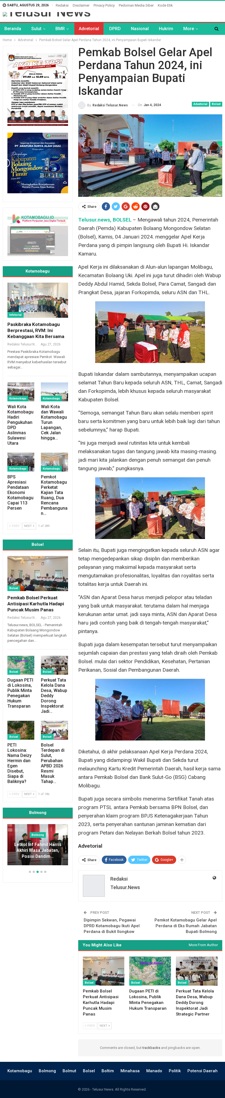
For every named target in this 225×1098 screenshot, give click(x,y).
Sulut (36, 28)
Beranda (12, 28)
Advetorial (89, 28)
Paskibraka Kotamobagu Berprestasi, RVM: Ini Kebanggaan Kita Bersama (35, 330)
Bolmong (47, 1070)
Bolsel (216, 104)
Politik (175, 1070)
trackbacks (151, 1048)
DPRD (115, 28)
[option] (37, 847)
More (188, 28)
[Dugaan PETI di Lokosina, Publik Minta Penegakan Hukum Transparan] (150, 971)
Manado (154, 1070)
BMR (60, 28)
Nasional (140, 28)
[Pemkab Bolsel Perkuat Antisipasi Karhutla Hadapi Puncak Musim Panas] (104, 971)
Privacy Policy (104, 5)
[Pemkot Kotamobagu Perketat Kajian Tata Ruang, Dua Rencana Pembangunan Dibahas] (54, 462)
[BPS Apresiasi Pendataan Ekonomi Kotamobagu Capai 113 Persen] (20, 462)
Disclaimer (81, 5)
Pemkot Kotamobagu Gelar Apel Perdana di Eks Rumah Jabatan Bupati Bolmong (185, 926)
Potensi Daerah (202, 1070)
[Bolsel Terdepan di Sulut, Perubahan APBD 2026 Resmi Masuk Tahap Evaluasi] (54, 730)
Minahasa (130, 1070)
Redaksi (62, 5)
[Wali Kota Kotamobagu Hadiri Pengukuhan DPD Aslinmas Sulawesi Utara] (20, 391)
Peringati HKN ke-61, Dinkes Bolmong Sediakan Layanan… (38, 850)
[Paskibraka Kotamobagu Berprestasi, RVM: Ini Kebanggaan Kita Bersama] (37, 300)
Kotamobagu (17, 398)
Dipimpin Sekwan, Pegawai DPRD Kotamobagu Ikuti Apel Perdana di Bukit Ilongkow (112, 926)
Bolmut (69, 1070)
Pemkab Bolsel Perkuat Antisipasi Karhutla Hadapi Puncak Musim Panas (35, 603)
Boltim (108, 1070)
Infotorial (15, 314)
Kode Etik (165, 5)
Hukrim (166, 28)
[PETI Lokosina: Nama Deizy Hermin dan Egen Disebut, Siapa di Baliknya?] (20, 730)
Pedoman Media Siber (136, 5)
